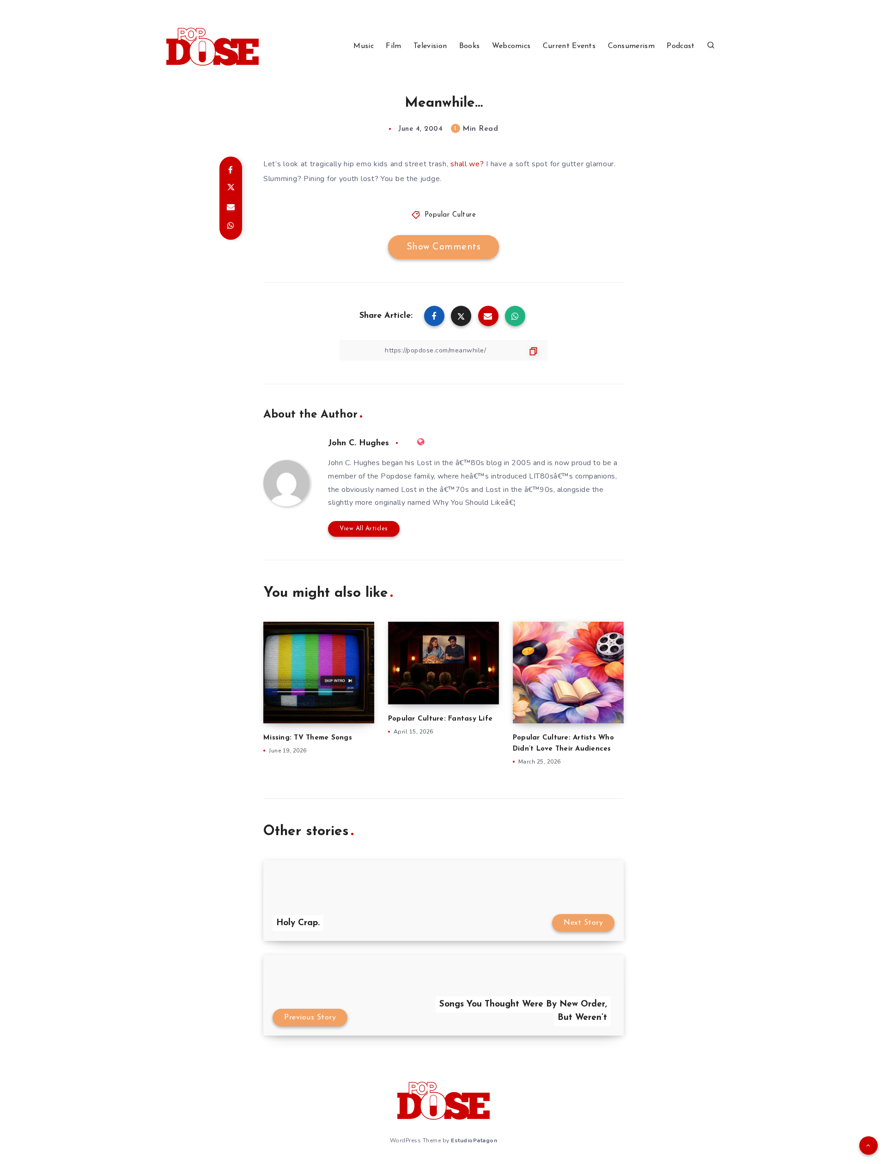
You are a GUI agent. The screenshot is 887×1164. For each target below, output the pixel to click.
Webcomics (511, 46)
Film (393, 46)
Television (430, 46)
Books (469, 46)
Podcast (680, 46)
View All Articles (364, 529)
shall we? (467, 164)
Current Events (569, 46)
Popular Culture (450, 215)
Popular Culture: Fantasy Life (440, 718)
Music (363, 46)
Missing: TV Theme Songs (307, 737)
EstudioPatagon (474, 1140)
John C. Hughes (358, 443)
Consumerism (631, 46)
